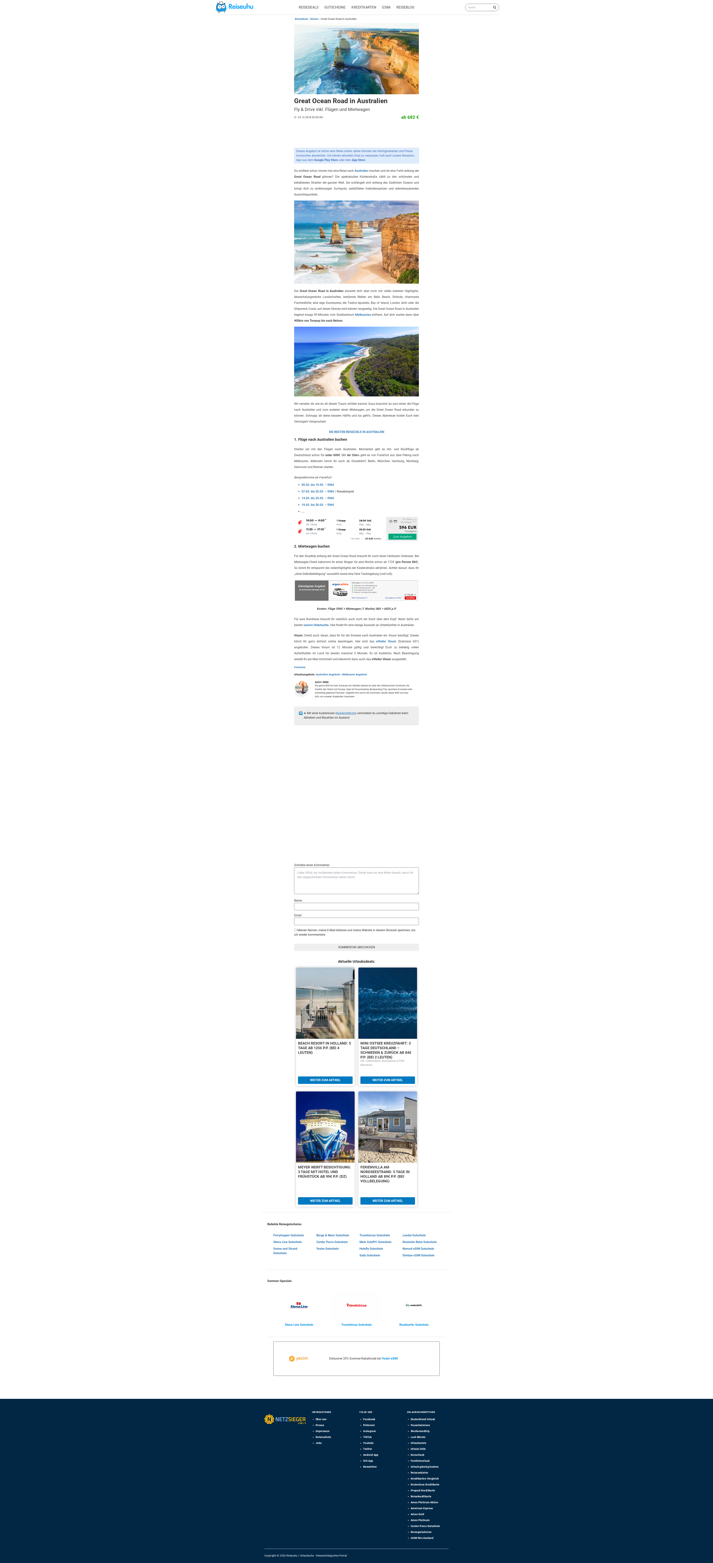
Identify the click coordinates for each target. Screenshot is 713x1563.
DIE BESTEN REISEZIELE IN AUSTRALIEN (356, 432)
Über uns (321, 1419)
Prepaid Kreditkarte (423, 1490)
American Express (422, 1508)
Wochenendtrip (420, 1431)
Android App (370, 1454)
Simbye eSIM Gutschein (418, 1255)
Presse (320, 1425)
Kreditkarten (363, 7)
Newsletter (370, 1466)
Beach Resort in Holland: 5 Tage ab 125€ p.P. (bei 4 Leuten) (324, 1048)
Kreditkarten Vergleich (425, 1478)
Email (298, 915)
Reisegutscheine (421, 1532)
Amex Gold (417, 1514)
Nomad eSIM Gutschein (418, 1248)
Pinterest (369, 1425)
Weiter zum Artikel (325, 1080)
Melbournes (363, 314)
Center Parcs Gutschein (332, 1242)
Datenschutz (323, 1437)
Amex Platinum (420, 1520)
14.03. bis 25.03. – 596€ (318, 498)
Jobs (319, 1442)
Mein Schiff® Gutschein (375, 1242)
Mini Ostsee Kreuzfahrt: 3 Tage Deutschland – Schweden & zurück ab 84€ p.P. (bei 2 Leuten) (385, 1050)
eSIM (386, 7)
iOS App (368, 1460)
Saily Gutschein (369, 1255)
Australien (361, 171)
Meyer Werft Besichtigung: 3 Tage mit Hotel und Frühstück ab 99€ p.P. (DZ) (324, 1172)
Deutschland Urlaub (423, 1419)
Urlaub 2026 (418, 1448)
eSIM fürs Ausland (422, 1537)
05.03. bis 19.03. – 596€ (318, 485)
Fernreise (299, 667)
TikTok (367, 1437)
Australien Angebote (328, 674)
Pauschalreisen (420, 1425)
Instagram (369, 1431)
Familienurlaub (420, 1460)
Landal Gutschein (414, 1235)
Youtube (368, 1442)
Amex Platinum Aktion (424, 1502)
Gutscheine (335, 7)
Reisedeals (308, 7)
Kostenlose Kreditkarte (425, 1484)
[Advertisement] (355, 765)
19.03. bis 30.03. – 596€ (318, 505)
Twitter (367, 1448)
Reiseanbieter (419, 1472)
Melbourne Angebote (354, 674)
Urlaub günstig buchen (425, 1466)
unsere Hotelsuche (316, 625)
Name (298, 900)
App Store (358, 160)
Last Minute (418, 1437)
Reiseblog (405, 7)
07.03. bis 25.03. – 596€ (318, 491)
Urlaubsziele (418, 1442)
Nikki (326, 682)
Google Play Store (326, 160)
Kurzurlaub (417, 1454)
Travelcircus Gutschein (374, 1235)
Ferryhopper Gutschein (288, 1235)
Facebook (369, 1419)
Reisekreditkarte (346, 713)
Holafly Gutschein (371, 1248)
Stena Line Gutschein (287, 1242)
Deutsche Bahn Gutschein (420, 1242)
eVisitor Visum (386, 641)
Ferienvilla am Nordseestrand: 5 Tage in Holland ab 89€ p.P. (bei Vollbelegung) (385, 1174)
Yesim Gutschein (327, 1248)
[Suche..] (494, 7)
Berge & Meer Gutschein (332, 1235)
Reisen (314, 18)
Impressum (322, 1431)
